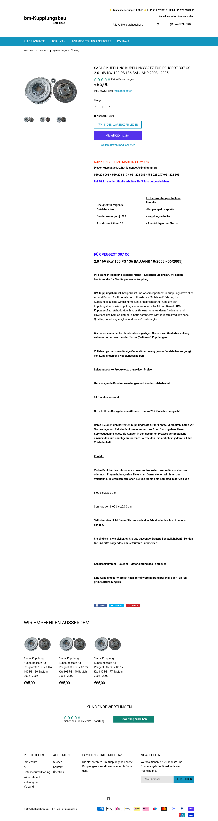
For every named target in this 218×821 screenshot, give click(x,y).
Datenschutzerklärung (37, 772)
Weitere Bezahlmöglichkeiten (118, 145)
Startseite (28, 50)
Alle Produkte (34, 41)
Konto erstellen (185, 16)
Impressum (30, 762)
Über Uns (57, 41)
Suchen (57, 762)
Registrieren (184, 779)
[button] (102, 79)
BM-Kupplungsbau (40, 809)
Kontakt (123, 41)
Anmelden (164, 16)
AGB (26, 767)
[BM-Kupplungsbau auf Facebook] (108, 799)
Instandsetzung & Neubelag (91, 41)
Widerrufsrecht (32, 777)
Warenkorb (182, 24)
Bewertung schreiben (134, 719)
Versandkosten (123, 90)
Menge (97, 100)
